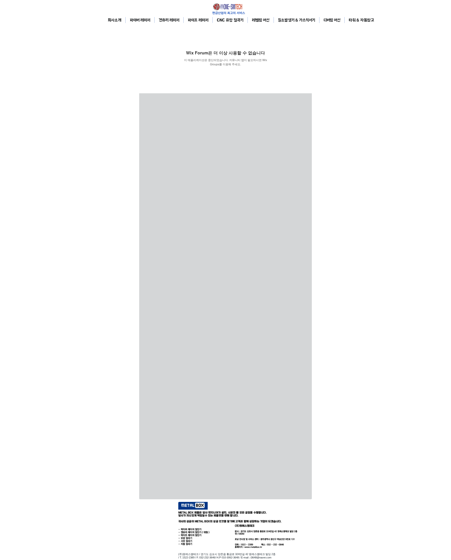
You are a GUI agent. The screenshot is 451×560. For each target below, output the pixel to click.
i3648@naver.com (261, 557)
